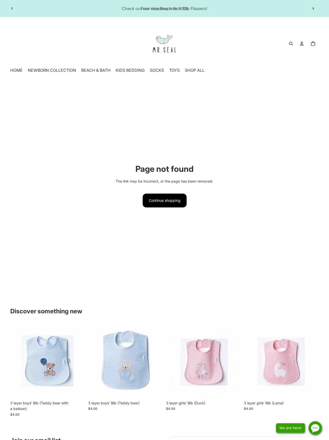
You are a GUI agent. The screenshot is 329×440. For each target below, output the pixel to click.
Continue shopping (164, 200)
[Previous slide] (12, 8)
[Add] (77, 390)
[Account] (301, 43)
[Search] (291, 43)
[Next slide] (313, 8)
